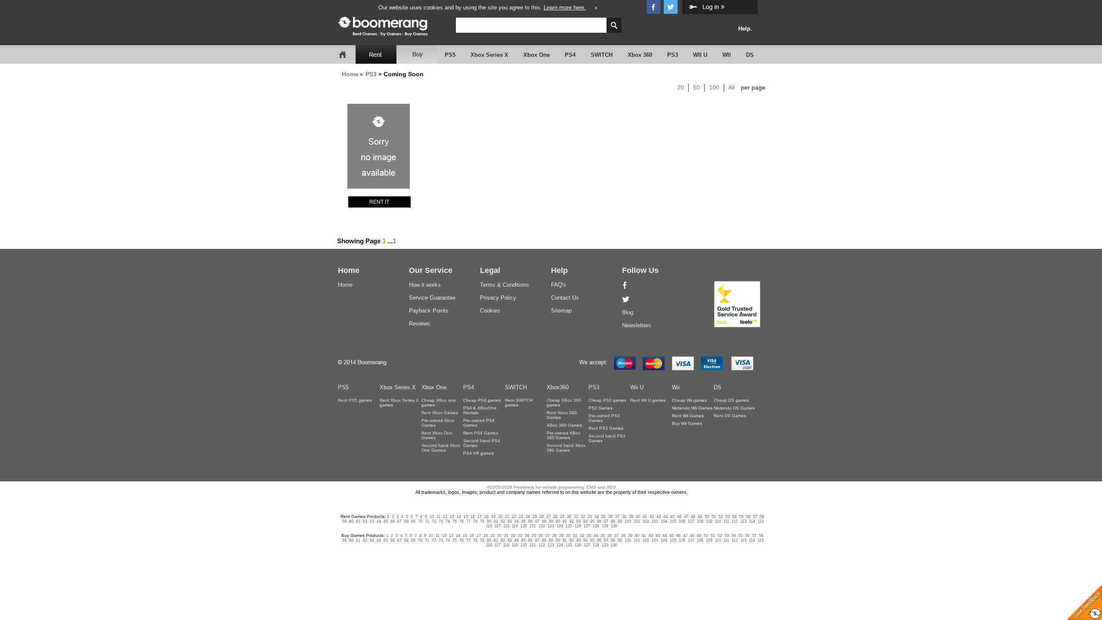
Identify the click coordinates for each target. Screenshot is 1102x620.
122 (542, 526)
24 (528, 517)
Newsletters (636, 325)
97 (606, 521)
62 (365, 521)
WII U (700, 55)
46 (679, 517)
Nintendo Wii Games (692, 408)
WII (726, 55)
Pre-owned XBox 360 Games (563, 435)
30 (569, 517)
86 (530, 521)
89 (551, 521)
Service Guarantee (432, 297)
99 (620, 521)
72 (434, 521)
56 (748, 517)
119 (515, 526)
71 (427, 521)
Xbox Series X (489, 55)
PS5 (450, 55)
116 (489, 526)
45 (672, 517)
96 (599, 521)
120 (523, 526)
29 (562, 517)
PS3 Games (600, 408)
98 (613, 521)
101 (637, 521)
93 (578, 521)
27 (548, 517)
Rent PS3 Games (605, 428)
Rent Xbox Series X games (399, 402)
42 (652, 517)
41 (645, 517)
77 (468, 521)
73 (441, 521)
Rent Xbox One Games (436, 435)
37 (617, 517)
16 (473, 517)
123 (551, 526)
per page (753, 87)
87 (537, 521)
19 (493, 517)
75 (454, 521)
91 (565, 521)
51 (714, 517)
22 (514, 517)
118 (506, 526)
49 (700, 517)
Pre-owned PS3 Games (604, 418)
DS (750, 55)
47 (686, 517)
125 (569, 526)
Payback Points (429, 310)
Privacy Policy (498, 297)
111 (726, 521)
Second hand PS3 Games (606, 438)
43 (658, 517)
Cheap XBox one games (438, 402)
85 (523, 521)
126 (578, 526)
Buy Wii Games (687, 423)
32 (583, 517)
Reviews (419, 323)
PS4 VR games (478, 453)
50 (696, 87)
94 (585, 521)
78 (475, 521)
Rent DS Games (730, 415)
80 (489, 521)
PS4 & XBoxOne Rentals (480, 410)
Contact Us (565, 297)
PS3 (672, 55)
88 (544, 521)
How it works (425, 285)
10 (432, 517)
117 (498, 526)
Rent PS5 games (355, 400)
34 (596, 517)
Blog (627, 312)
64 (379, 521)
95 (592, 521)
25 (534, 517)
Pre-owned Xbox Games (438, 423)
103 (655, 521)
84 (516, 521)
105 (673, 521)
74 (448, 521)
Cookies (490, 310)
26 (541, 517)
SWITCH (602, 55)
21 (507, 517)
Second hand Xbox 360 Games (566, 448)
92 (572, 521)
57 (755, 517)
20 (680, 87)
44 (665, 517)
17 (479, 517)
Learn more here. (565, 7)
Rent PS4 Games (480, 433)
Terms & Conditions (504, 285)
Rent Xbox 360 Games (562, 415)
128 (596, 526)
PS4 (570, 55)
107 (691, 521)
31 (576, 517)
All (731, 87)
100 (714, 87)
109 (709, 521)
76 (461, 521)
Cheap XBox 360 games (564, 402)
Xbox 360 (640, 55)
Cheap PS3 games (607, 400)
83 (510, 521)
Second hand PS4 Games (481, 443)
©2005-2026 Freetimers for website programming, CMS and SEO (551, 487)
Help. (745, 28)
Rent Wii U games (648, 400)
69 (413, 521)
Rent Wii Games (688, 415)
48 (693, 517)
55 (741, 517)
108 (700, 521)
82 (503, 521)
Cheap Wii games (689, 400)
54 (734, 517)
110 (718, 521)
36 (610, 517)
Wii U (637, 387)
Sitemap (561, 310)
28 (555, 517)
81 (496, 521)
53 (727, 517)
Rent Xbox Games (439, 412)
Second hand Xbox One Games (440, 448)
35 (603, 517)
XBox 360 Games (564, 425)
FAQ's (558, 285)
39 (631, 517)
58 (762, 517)
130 (614, 526)
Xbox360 (558, 387)
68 (406, 521)
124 (560, 526)
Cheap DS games (731, 400)
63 (372, 521)
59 (344, 521)
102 (646, 521)
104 (664, 521)
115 (761, 521)
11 (438, 517)
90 (558, 521)
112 (735, 521)
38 (624, 517)
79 (482, 521)
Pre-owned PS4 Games (479, 423)
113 (743, 521)
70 (420, 521)
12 (445, 517)
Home (350, 74)
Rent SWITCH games (518, 402)
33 (590, 517)
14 (459, 517)
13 (452, 517)
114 (752, 521)
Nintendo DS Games (734, 408)
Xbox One (536, 55)
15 (466, 517)
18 (486, 517)
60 (351, 521)
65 (386, 521)
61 (358, 521)
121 (532, 526)
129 (605, 526)
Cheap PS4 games (482, 400)
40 (638, 517)
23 (521, 517)
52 (720, 517)
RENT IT (379, 202)
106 (682, 521)
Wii (676, 387)
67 (399, 521)
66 (392, 521)
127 (587, 526)
